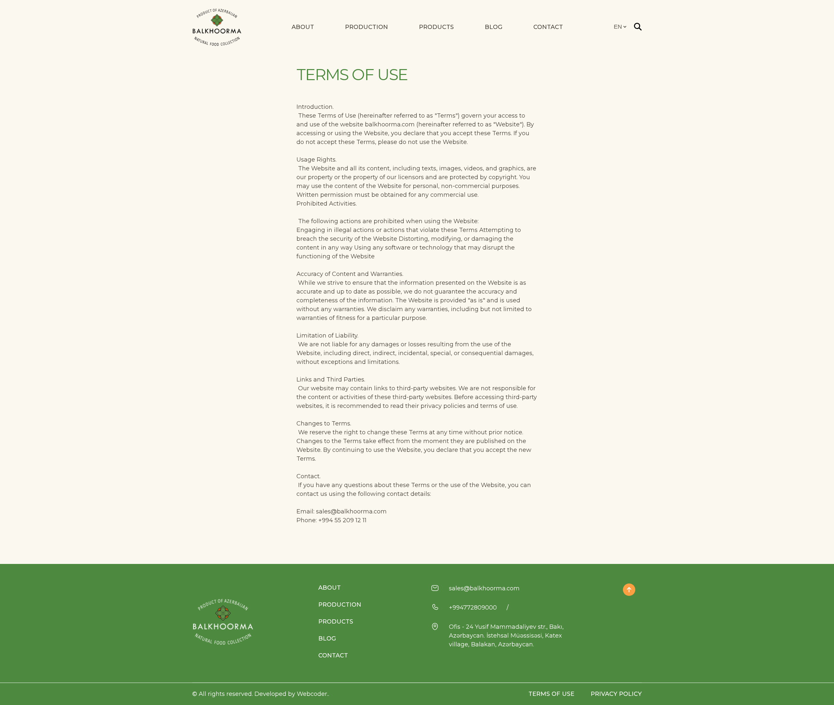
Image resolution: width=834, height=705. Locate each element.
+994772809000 (473, 607)
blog (327, 638)
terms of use (551, 694)
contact (548, 27)
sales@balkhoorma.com (484, 588)
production (339, 604)
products (335, 621)
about (329, 587)
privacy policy (616, 694)
